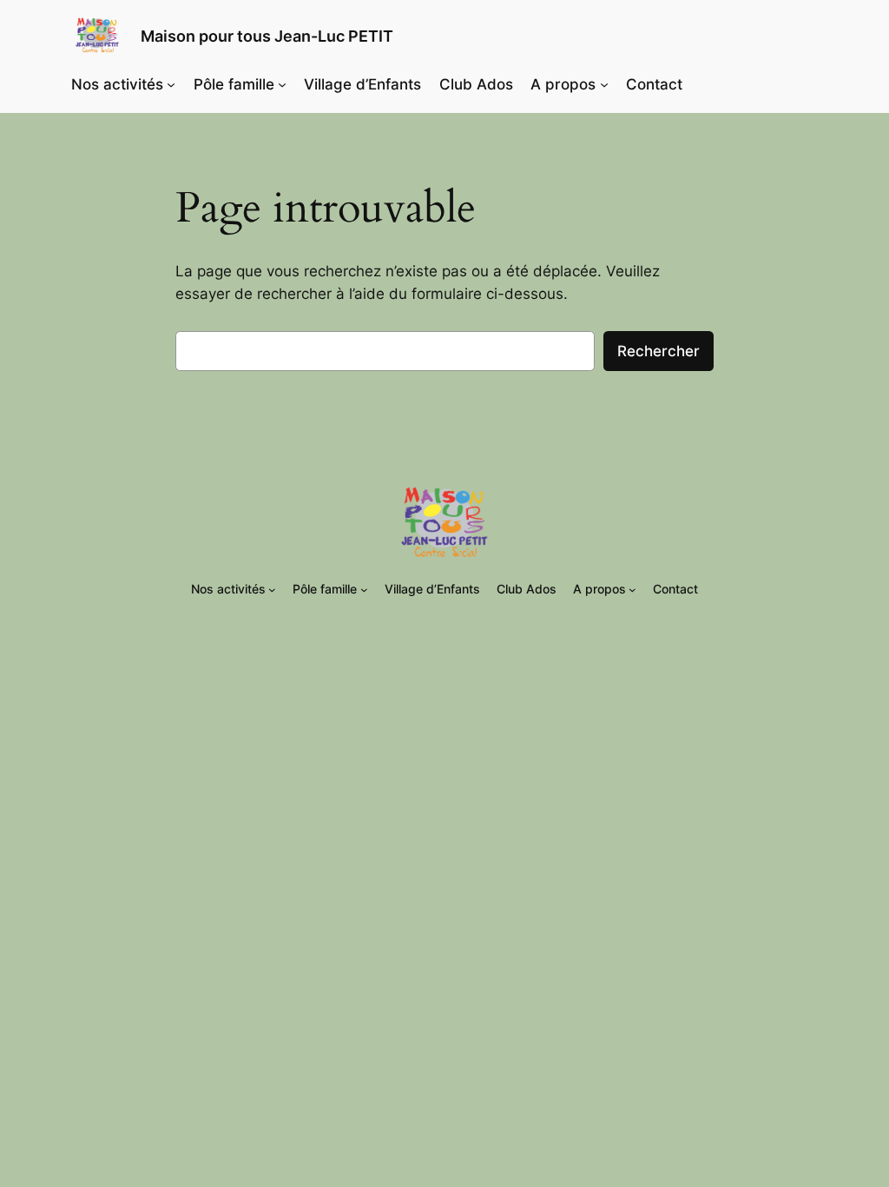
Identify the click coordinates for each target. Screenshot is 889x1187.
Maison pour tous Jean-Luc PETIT (267, 36)
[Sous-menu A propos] (604, 84)
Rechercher (658, 351)
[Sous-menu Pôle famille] (282, 84)
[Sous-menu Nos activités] (171, 84)
